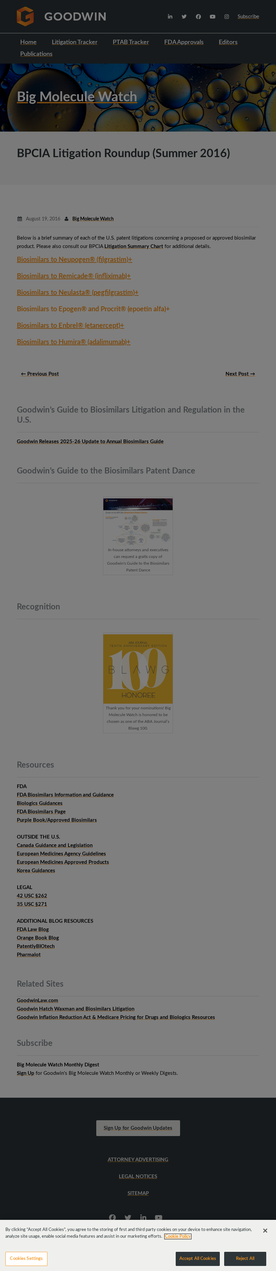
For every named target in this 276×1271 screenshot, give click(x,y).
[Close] (265, 1230)
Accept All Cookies (197, 1259)
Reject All (245, 1259)
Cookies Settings (26, 1259)
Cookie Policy (178, 1236)
